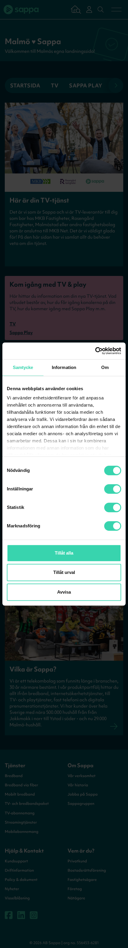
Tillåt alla (64, 552)
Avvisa (64, 592)
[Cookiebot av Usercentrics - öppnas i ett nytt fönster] (95, 351)
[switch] (112, 489)
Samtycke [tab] (23, 367)
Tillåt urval (64, 572)
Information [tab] (64, 367)
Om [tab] (105, 367)
